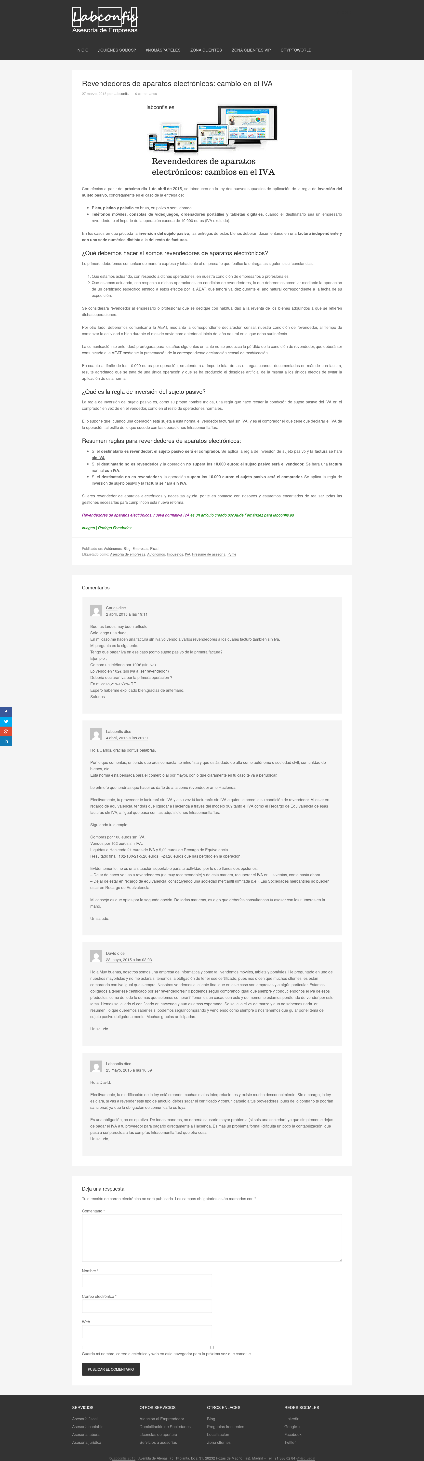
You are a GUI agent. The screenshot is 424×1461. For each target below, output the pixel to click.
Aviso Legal (306, 1458)
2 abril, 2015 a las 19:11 (127, 614)
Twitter (290, 1442)
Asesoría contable (88, 1426)
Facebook (293, 1434)
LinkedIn (291, 1418)
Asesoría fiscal (85, 1418)
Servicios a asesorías (158, 1442)
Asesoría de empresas (127, 554)
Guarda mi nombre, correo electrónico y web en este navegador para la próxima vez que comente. (167, 1353)
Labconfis (123, 20)
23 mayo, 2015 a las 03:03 (129, 959)
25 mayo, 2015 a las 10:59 (129, 1070)
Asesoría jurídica (86, 1442)
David (111, 953)
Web (86, 1322)
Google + (292, 1426)
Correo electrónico (99, 1296)
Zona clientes (219, 1442)
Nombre (90, 1271)
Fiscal (154, 548)
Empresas (140, 548)
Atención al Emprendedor (162, 1418)
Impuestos (175, 554)
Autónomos (113, 548)
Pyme (231, 554)
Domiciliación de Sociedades (165, 1426)
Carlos (112, 608)
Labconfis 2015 (123, 1458)
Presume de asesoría (208, 554)
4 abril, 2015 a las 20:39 (127, 738)
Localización (218, 1434)
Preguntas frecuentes (225, 1426)
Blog (127, 548)
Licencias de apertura (158, 1434)
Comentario (93, 1211)
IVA (187, 554)
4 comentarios (146, 93)
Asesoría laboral (86, 1434)
